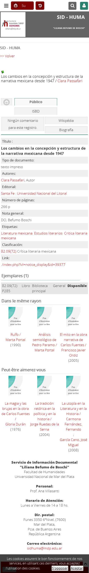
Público (35, 101)
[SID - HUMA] (15, 24)
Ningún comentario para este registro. (23, 124)
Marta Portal (15, 339)
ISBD (36, 111)
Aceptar (77, 568)
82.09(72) (8, 251)
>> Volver (7, 56)
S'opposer (60, 568)
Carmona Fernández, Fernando (73, 424)
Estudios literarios (48, 233)
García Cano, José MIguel (73, 442)
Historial (40, 6)
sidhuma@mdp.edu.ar (44, 548)
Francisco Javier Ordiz (73, 353)
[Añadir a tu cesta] (6, 101)
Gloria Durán (15, 424)
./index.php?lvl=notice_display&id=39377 (33, 264)
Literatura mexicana (16, 233)
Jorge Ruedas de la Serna (44, 427)
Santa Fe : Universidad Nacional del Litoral (34, 193)
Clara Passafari (70, 80)
